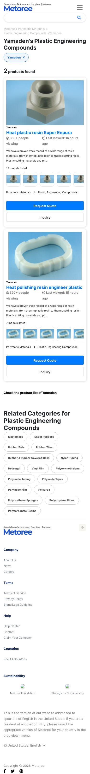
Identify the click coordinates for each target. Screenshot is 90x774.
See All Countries (15, 659)
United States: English (24, 745)
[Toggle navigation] (79, 7)
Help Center (12, 626)
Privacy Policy (13, 599)
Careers (9, 571)
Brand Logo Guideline (18, 604)
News (7, 566)
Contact (9, 632)
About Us (10, 560)
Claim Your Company (18, 637)
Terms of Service (15, 593)
